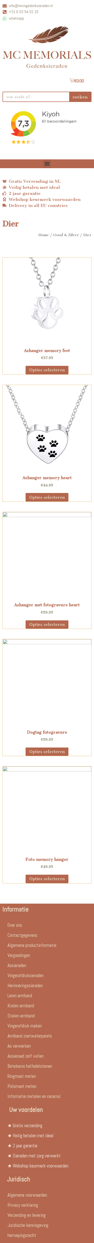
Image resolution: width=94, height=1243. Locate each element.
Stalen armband (21, 1016)
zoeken (79, 96)
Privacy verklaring (23, 1205)
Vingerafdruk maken (25, 1026)
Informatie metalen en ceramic (34, 1096)
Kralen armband (21, 1006)
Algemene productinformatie (32, 945)
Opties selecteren (47, 370)
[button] (47, 164)
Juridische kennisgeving (28, 1225)
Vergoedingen (19, 955)
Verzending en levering (27, 1215)
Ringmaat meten (22, 1076)
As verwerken (19, 1046)
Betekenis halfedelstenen (30, 1066)
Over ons (15, 925)
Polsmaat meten (22, 1086)
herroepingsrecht (22, 1235)
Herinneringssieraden (25, 985)
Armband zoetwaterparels (30, 1036)
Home (44, 235)
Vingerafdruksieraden (26, 975)
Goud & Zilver (66, 235)
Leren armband (20, 995)
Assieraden (17, 965)
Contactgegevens (22, 935)
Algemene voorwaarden (27, 1195)
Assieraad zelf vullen (26, 1056)
